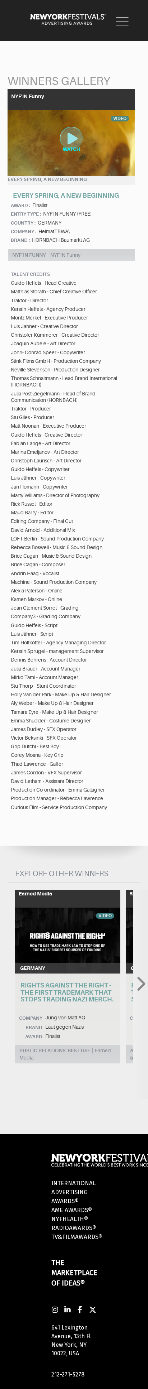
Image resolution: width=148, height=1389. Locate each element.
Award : (20, 205)
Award (33, 1036)
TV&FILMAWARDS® (76, 1237)
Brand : (20, 240)
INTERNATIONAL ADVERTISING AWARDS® (73, 1192)
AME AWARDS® (71, 1210)
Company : (23, 231)
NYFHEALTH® (69, 1219)
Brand (34, 1027)
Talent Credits (30, 274)
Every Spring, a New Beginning (47, 179)
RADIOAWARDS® (73, 1228)
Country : (23, 223)
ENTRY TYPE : (26, 214)
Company (30, 1018)
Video (105, 915)
